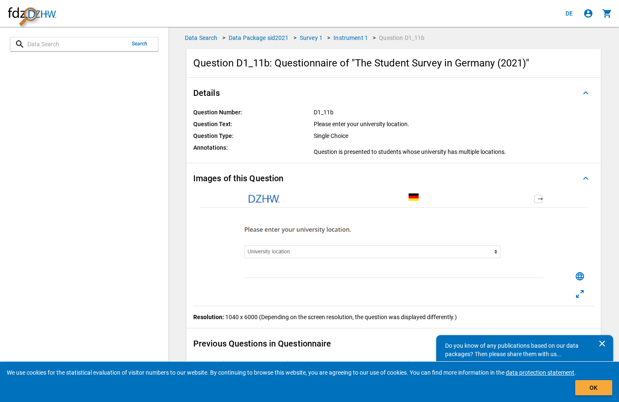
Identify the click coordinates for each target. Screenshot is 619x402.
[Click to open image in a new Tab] (579, 294)
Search (140, 44)
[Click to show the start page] (32, 13)
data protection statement (540, 372)
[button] (393, 93)
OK (594, 387)
